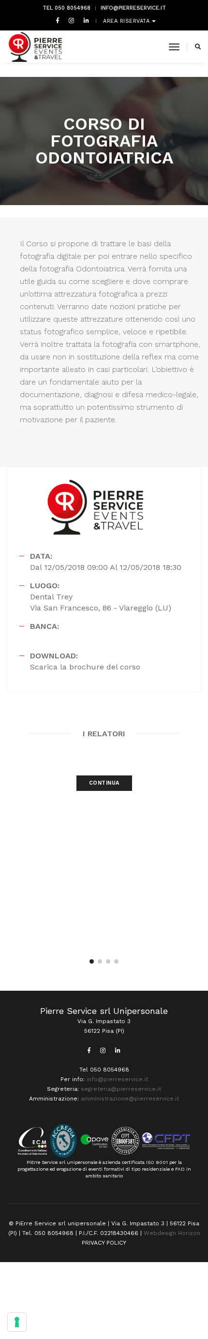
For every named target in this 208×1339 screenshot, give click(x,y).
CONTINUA (104, 783)
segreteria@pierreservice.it (121, 1089)
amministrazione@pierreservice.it (130, 1098)
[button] (91, 961)
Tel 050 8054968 (66, 8)
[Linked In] (84, 20)
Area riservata (127, 21)
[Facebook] (57, 20)
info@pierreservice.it (133, 8)
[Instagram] (71, 20)
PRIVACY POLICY (104, 1242)
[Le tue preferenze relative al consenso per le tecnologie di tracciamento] (17, 1322)
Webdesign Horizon (172, 1233)
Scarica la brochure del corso (85, 666)
